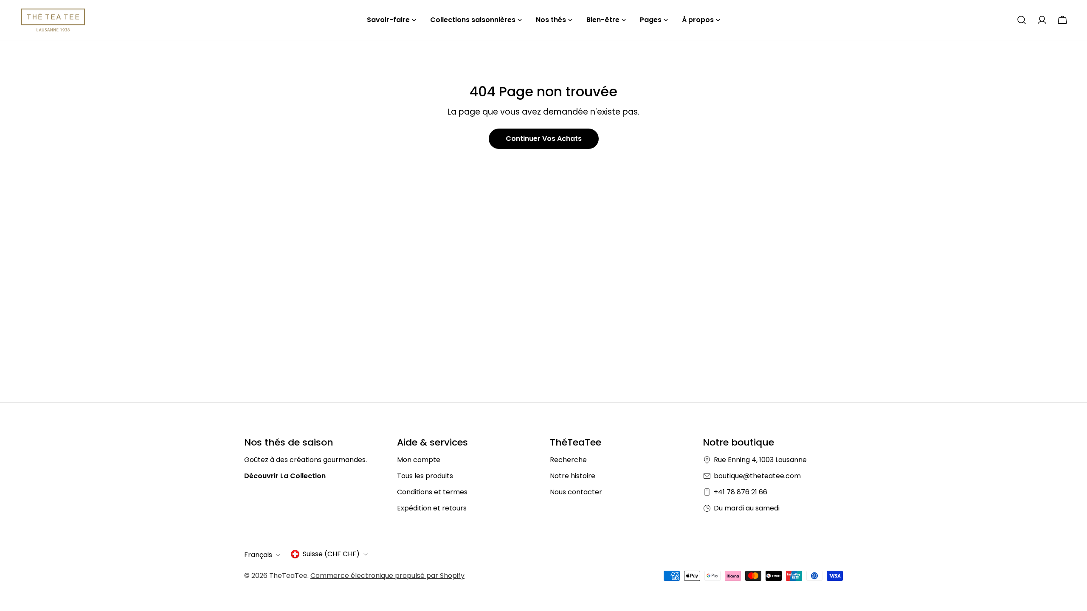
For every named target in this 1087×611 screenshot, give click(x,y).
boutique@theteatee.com (757, 476)
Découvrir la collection (285, 476)
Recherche (568, 460)
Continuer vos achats (544, 138)
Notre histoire (572, 476)
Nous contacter (576, 492)
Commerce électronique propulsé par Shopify (387, 575)
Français (258, 555)
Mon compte (418, 460)
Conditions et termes (432, 492)
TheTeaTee (288, 575)
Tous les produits (425, 476)
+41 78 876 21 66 (740, 492)
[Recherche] (1021, 19)
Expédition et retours (432, 508)
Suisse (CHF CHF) (331, 554)
